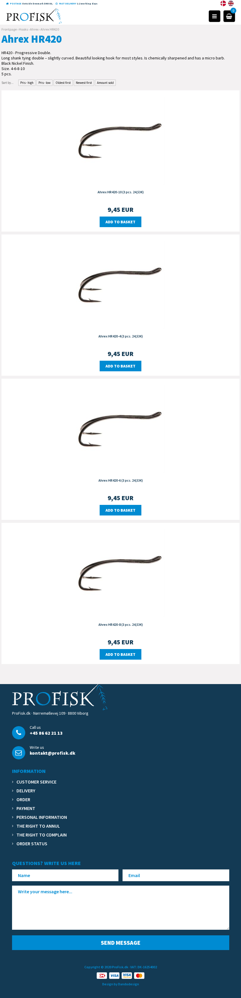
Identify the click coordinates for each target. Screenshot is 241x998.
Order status (31, 843)
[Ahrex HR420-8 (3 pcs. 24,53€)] (120, 572)
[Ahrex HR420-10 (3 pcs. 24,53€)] (120, 140)
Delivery (25, 791)
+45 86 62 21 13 (46, 733)
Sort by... (7, 83)
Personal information (41, 817)
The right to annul (38, 826)
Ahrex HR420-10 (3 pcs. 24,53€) (121, 192)
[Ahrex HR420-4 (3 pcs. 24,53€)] (120, 284)
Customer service (36, 782)
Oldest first (63, 83)
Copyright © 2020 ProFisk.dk (106, 967)
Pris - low (45, 83)
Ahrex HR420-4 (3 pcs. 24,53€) (120, 336)
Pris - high (27, 83)
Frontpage (9, 29)
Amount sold (105, 83)
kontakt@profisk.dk (52, 753)
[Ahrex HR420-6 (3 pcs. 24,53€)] (120, 428)
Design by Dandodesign (120, 984)
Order (23, 799)
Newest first (84, 83)
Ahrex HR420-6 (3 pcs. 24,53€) (120, 480)
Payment (25, 808)
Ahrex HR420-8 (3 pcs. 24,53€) (120, 624)
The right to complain (41, 835)
